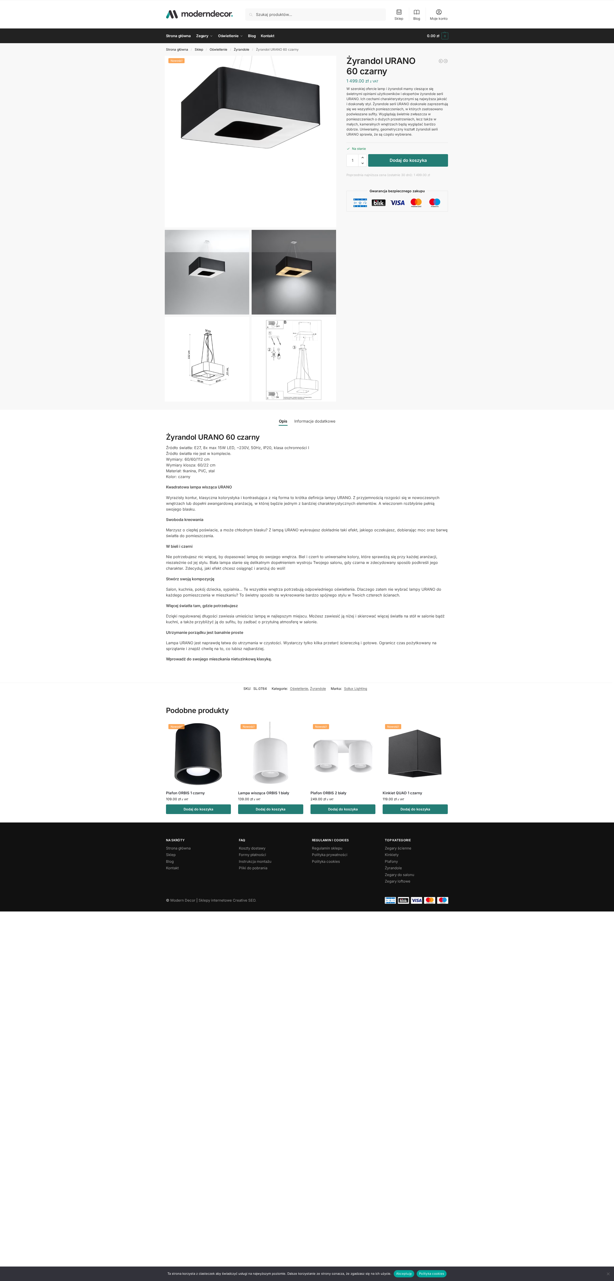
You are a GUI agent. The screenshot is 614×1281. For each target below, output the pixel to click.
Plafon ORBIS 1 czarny (185, 793)
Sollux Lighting (355, 688)
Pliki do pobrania (253, 868)
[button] (437, 36)
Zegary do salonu (399, 874)
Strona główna (177, 49)
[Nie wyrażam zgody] (608, 1273)
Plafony (391, 861)
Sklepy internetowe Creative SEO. (227, 900)
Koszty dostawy (252, 848)
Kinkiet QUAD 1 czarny (402, 793)
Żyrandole (241, 49)
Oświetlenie (218, 49)
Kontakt (172, 868)
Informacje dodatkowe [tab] (314, 421)
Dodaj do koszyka (408, 160)
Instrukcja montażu (255, 861)
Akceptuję (404, 1273)
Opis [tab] (283, 421)
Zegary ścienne (398, 848)
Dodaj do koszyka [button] (198, 809)
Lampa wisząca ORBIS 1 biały (263, 793)
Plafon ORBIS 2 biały (328, 793)
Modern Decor (182, 900)
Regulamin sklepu (327, 848)
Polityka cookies (326, 861)
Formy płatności (252, 854)
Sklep (398, 18)
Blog (416, 18)
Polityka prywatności (329, 854)
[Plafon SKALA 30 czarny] (440, 61)
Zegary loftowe (397, 881)
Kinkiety (392, 854)
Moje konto (439, 18)
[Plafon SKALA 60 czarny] (445, 61)
